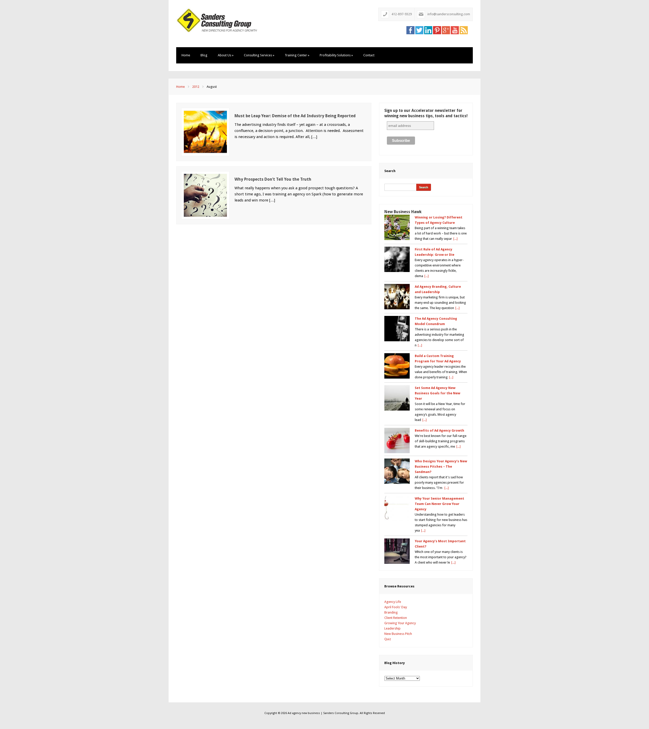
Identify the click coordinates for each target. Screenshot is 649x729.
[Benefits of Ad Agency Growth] (397, 440)
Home (186, 55)
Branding (391, 612)
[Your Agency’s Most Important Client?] (397, 551)
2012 (195, 87)
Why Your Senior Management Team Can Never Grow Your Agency (439, 504)
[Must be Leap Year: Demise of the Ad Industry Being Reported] (205, 131)
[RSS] (464, 30)
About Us (225, 55)
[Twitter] (419, 30)
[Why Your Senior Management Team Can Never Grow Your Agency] (397, 508)
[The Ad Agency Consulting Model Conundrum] (397, 328)
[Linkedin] (428, 30)
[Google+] (446, 30)
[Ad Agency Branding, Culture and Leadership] (397, 296)
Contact (368, 55)
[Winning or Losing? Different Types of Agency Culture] (397, 227)
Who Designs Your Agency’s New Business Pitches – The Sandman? (441, 466)
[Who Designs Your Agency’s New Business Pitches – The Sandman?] (397, 471)
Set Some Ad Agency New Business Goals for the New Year (437, 393)
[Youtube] (455, 30)
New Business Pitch (398, 634)
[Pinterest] (437, 30)
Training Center (297, 55)
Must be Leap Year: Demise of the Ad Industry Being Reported (295, 115)
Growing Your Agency (400, 623)
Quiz (387, 639)
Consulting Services (259, 55)
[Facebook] (410, 30)
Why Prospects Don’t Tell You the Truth (273, 179)
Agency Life (392, 602)
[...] (455, 239)
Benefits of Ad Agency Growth (439, 430)
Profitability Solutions (336, 55)
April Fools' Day (395, 607)
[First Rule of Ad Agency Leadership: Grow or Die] (397, 259)
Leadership (392, 628)
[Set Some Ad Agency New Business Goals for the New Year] (397, 398)
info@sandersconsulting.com (448, 14)
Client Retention (395, 618)
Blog (204, 55)
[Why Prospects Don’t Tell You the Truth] (205, 195)
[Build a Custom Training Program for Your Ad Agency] (397, 366)
